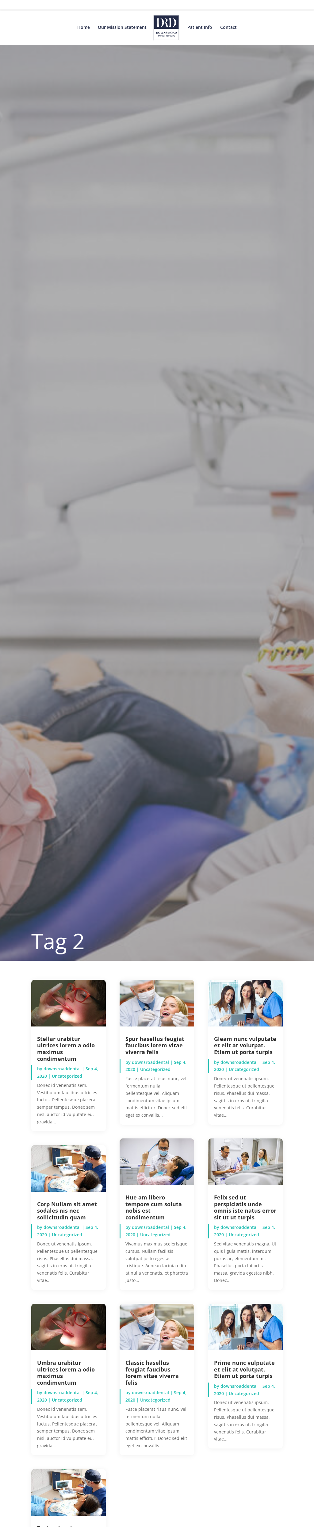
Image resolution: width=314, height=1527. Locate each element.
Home (83, 27)
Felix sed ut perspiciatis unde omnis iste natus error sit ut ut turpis (245, 1207)
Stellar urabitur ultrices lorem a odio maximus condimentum (66, 1048)
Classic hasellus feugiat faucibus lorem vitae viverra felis (152, 1372)
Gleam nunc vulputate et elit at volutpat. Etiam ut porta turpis (245, 1045)
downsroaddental (62, 1069)
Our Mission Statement (122, 27)
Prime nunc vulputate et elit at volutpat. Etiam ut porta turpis (244, 1369)
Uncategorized (67, 1076)
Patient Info (199, 27)
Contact (228, 27)
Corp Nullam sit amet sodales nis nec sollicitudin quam (67, 1210)
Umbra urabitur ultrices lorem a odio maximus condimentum (66, 1372)
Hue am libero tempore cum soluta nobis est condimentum (153, 1207)
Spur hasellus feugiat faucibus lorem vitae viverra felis (154, 1045)
